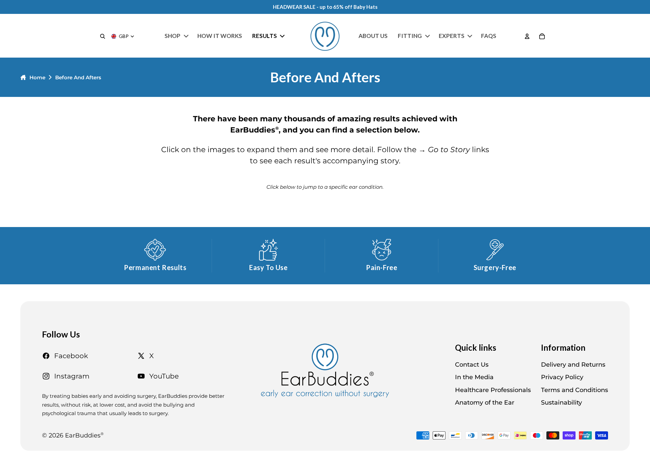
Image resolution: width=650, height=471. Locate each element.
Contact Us (472, 364)
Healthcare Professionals (493, 390)
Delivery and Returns (573, 364)
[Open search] (102, 36)
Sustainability (561, 402)
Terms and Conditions (574, 390)
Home (37, 77)
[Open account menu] (527, 36)
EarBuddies (84, 435)
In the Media (474, 377)
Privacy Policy (562, 377)
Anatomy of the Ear (484, 402)
